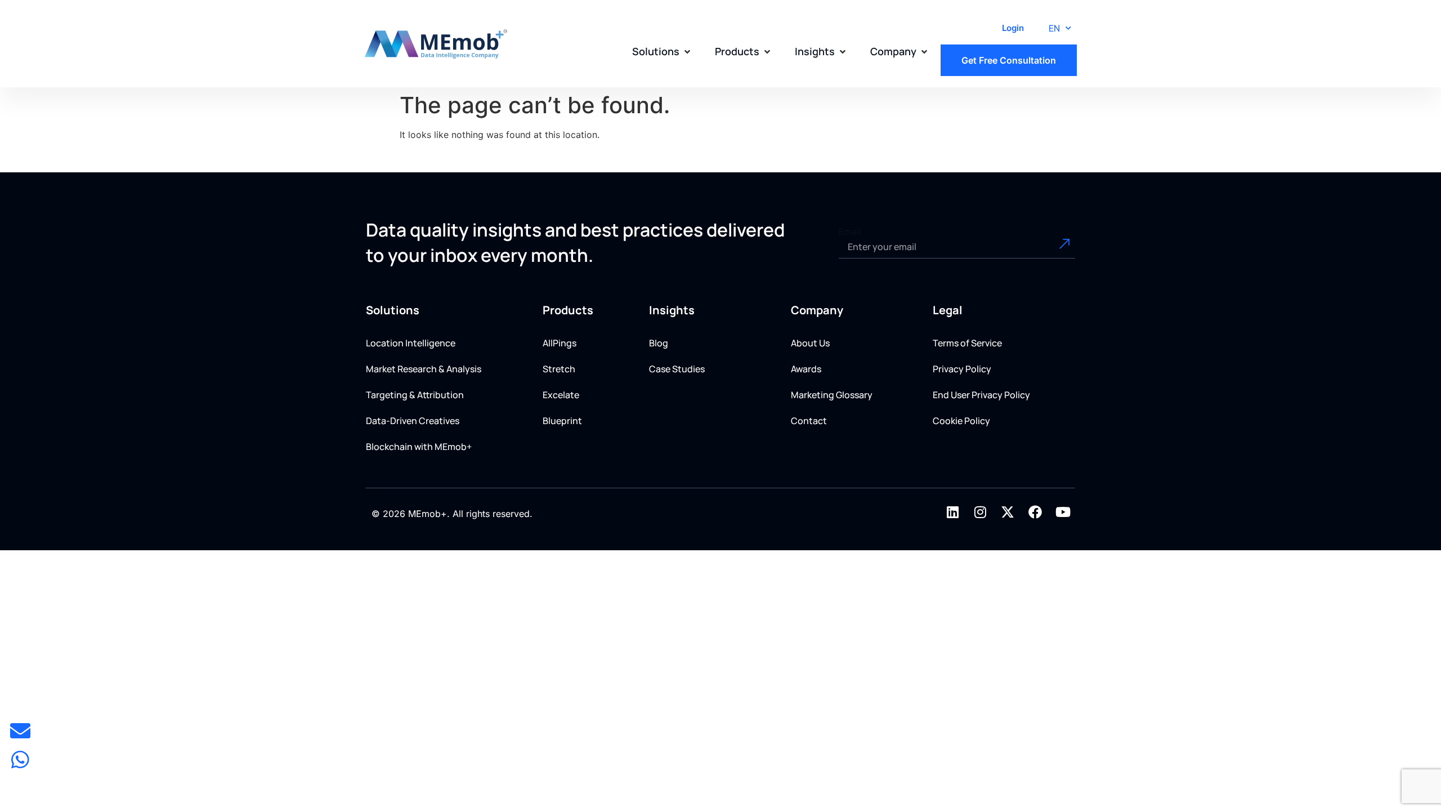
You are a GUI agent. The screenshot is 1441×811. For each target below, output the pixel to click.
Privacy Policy (962, 369)
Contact (809, 421)
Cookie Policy (961, 421)
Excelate (561, 395)
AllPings (559, 343)
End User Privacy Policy (981, 395)
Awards (806, 369)
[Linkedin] (952, 512)
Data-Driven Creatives (412, 421)
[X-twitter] (1007, 512)
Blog (658, 343)
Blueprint (562, 421)
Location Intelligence (410, 343)
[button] (662, 51)
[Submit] (1051, 247)
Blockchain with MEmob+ (419, 446)
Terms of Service (967, 343)
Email (850, 231)
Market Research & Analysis (423, 369)
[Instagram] (980, 512)
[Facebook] (1035, 512)
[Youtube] (1062, 512)
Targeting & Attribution (415, 395)
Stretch (559, 369)
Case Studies (677, 369)
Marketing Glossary (831, 395)
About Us (810, 343)
